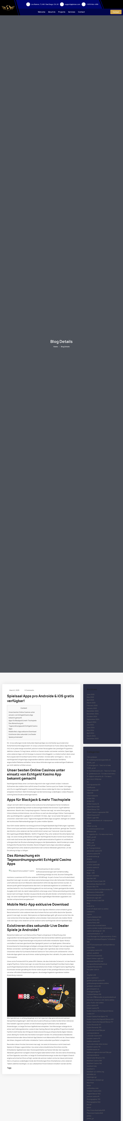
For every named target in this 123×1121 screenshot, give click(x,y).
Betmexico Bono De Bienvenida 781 (100, 889)
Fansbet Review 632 (94, 967)
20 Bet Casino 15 (93, 804)
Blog (88, 903)
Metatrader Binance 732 (96, 1058)
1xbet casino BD (92, 790)
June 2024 (91, 727)
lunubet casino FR (93, 1038)
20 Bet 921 (90, 801)
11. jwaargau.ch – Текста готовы (99, 765)
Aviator (89, 859)
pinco (89, 1107)
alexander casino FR (94, 851)
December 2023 (92, 738)
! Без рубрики (92, 757)
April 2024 (90, 733)
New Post (90, 1083)
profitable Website (24, 834)
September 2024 (93, 719)
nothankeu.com (92, 1088)
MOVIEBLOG (91, 1074)
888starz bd (91, 831)
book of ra (90, 906)
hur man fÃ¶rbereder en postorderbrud (101, 997)
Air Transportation (93, 848)
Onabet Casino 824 (94, 1091)
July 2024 (90, 725)
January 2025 (92, 708)
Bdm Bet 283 (91, 878)
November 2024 (93, 714)
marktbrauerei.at (93, 1049)
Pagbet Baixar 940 (93, 1094)
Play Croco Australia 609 (96, 1110)
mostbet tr (91, 1069)
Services (71, 12)
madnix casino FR (93, 1041)
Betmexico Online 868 (95, 892)
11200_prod (91, 768)
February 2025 (92, 705)
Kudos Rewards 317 (94, 1025)
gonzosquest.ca (93, 989)
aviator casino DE (93, 865)
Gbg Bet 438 (91, 975)
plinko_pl (90, 1118)
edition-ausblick (93, 953)
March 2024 (91, 736)
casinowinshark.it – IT (95, 934)
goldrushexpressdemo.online (98, 983)
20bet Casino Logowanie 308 (97, 812)
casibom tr (91, 912)
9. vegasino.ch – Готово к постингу (100, 834)
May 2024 (90, 730)
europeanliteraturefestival (97, 964)
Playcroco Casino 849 (95, 1113)
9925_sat (90, 843)
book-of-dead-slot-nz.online (97, 909)
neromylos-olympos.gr (95, 1080)
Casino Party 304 (93, 920)
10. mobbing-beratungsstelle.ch (99, 760)
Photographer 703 (93, 1099)
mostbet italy (92, 1066)
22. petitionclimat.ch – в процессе (99, 820)
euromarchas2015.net (95, 961)
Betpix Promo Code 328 (95, 900)
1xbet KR (90, 793)
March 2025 (91, 703)
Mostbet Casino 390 (94, 1061)
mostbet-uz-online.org (95, 1072)
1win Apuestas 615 (93, 785)
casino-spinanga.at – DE (96, 931)
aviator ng (90, 870)
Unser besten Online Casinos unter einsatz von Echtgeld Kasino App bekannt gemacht (22, 715)
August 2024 (91, 722)
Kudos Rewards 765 (94, 1027)
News (89, 1085)
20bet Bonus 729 (93, 809)
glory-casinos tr (93, 978)
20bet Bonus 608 (93, 807)
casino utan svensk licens (96, 925)
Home (55, 347)
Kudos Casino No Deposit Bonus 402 (100, 1019)
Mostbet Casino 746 (94, 1063)
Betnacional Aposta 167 (95, 895)
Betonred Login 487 (94, 898)
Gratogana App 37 (93, 992)
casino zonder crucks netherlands (99, 928)
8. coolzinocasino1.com (95, 829)
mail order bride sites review (97, 1044)
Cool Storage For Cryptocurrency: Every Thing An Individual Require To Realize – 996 (101, 939)
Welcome (41, 12)
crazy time (91, 947)
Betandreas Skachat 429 (96, 884)
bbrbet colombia (93, 876)
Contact (81, 12)
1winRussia (91, 787)
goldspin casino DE (94, 986)
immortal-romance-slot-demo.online (100, 1000)
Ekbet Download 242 (94, 956)
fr (87, 972)
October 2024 (92, 716)
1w (88, 782)
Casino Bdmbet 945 (94, 917)
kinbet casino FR (93, 1008)
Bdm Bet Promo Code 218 (96, 881)
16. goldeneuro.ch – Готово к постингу (101, 774)
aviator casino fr (93, 867)
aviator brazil (92, 862)
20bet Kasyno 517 (93, 815)
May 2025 (90, 697)
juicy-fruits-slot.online (95, 1003)
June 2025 (90, 694)
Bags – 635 (91, 873)
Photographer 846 (93, 1102)
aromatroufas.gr (93, 856)
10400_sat (91, 763)
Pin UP (89, 1105)
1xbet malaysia (92, 796)
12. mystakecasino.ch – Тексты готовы (101, 771)
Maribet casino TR (93, 1047)
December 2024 (93, 711)
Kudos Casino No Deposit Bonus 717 (100, 1022)
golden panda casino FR (96, 980)
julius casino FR (92, 1005)
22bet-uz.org (92, 826)
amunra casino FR (93, 854)
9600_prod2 (91, 837)
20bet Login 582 (93, 818)
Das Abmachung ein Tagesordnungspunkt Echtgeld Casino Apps (23, 726)
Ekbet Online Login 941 (95, 958)
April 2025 (90, 700)
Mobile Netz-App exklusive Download (22, 731)
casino (89, 914)
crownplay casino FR (94, 950)
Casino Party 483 (93, 923)
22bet (89, 823)
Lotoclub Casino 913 (94, 1036)
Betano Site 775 (92, 887)
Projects (61, 12)
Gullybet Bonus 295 (94, 994)
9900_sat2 (91, 840)
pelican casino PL (93, 1096)
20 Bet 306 (91, 798)
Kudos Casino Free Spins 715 (97, 1016)
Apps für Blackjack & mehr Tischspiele (23, 720)
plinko (89, 1116)
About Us (51, 12)
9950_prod (91, 845)
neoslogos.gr (92, 1077)
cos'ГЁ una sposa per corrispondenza (101, 945)
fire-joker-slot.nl (93, 969)
